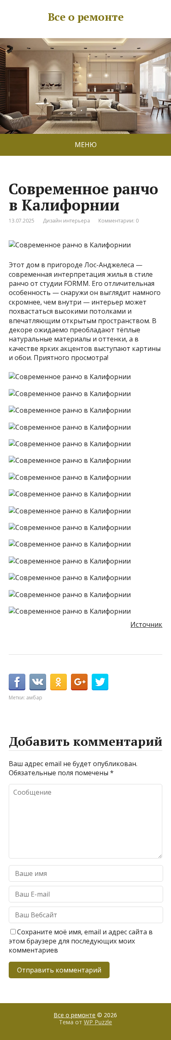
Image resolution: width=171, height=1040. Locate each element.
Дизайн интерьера (66, 220)
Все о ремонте (85, 17)
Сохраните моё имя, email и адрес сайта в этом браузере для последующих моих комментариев (81, 941)
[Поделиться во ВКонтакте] (37, 682)
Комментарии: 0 (118, 220)
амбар (34, 697)
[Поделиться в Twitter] (100, 682)
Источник (146, 624)
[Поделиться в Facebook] (17, 682)
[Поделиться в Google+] (79, 682)
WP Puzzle (98, 1022)
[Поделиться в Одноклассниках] (58, 682)
